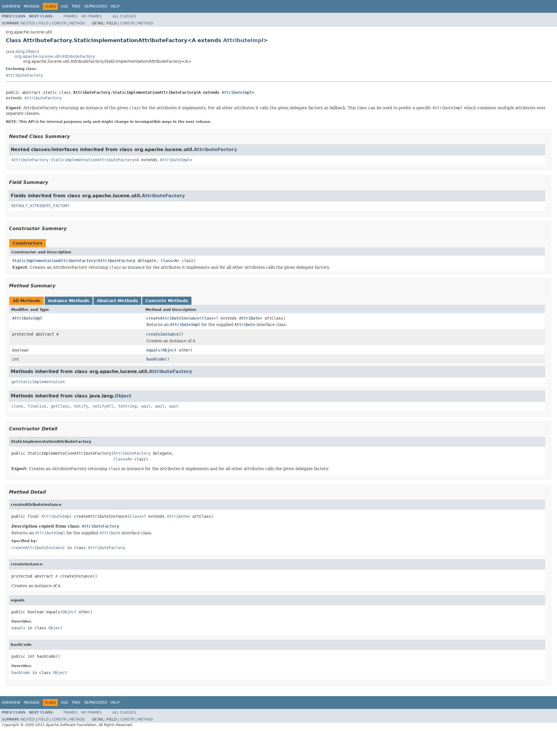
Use (64, 6)
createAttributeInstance (173, 318)
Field (43, 23)
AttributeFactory (24, 75)
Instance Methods (68, 300)
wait (146, 406)
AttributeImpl (243, 40)
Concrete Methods (167, 300)
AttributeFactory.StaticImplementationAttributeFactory (72, 159)
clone (17, 406)
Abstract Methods (117, 300)
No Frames (91, 16)
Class (166, 260)
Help (115, 6)
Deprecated (95, 6)
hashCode (155, 359)
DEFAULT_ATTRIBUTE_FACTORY (40, 205)
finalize (37, 406)
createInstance (162, 334)
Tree (76, 6)
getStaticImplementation (38, 381)
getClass (60, 406)
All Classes (124, 16)
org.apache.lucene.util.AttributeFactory (55, 56)
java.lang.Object (22, 51)
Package (32, 6)
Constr (59, 23)
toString (127, 406)
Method (77, 23)
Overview (11, 6)
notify (81, 406)
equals (153, 350)
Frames (71, 16)
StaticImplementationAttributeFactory (54, 260)
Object (169, 350)
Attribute (249, 318)
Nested (28, 23)
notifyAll (103, 406)
